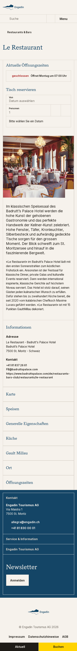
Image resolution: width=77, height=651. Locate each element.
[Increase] (66, 110)
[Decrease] (56, 110)
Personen (14, 108)
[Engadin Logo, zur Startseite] (17, 7)
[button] (38, 327)
